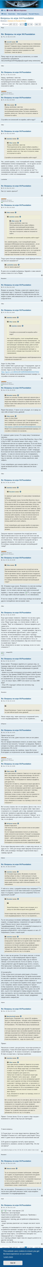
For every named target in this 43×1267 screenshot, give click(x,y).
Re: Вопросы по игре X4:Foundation (18, 34)
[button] (10, 24)
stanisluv (9, 138)
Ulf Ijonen (10, 823)
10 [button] (31, 24)
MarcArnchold (11, 1016)
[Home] (21, 4)
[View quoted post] (17, 42)
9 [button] (28, 24)
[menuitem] (3, 10)
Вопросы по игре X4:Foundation (17, 18)
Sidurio (9, 1168)
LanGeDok (10, 265)
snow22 (9, 42)
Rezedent (9, 395)
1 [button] (16, 24)
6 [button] (20, 24)
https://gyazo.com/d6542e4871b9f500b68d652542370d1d (20, 372)
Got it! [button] (12, 1263)
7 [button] (23, 24)
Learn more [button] (8, 1257)
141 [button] (36, 24)
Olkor (8, 105)
